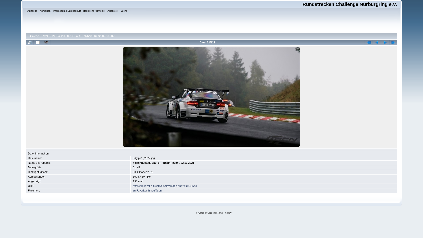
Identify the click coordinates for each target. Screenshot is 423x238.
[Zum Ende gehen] (393, 42)
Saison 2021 (64, 36)
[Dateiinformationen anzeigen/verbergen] (38, 42)
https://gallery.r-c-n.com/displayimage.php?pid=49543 (165, 186)
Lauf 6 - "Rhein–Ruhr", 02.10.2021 (95, 36)
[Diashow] (46, 42)
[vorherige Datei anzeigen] (377, 42)
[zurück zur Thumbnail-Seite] (30, 42)
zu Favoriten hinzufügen (147, 190)
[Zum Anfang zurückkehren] (369, 42)
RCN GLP (48, 36)
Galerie (34, 36)
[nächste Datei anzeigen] (385, 42)
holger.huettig (141, 162)
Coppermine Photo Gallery (220, 213)
